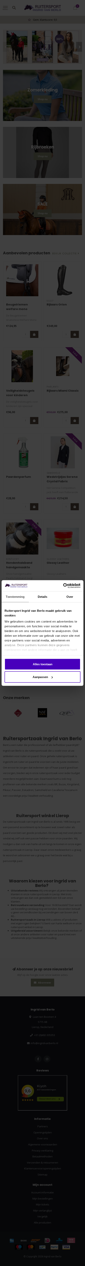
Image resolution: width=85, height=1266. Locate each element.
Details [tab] (42, 596)
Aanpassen (40, 677)
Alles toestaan (42, 664)
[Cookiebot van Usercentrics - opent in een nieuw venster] (63, 585)
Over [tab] (69, 596)
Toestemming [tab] (15, 596)
